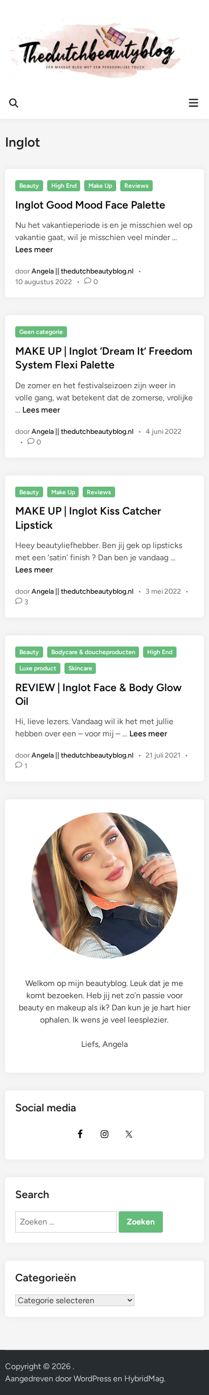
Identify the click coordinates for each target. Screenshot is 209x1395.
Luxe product (37, 668)
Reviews (136, 185)
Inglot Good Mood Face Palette (90, 204)
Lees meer (34, 249)
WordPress (92, 1378)
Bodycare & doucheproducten (93, 652)
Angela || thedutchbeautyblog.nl (82, 271)
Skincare (80, 668)
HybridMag (144, 1378)
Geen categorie (41, 331)
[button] (21, 32)
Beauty (29, 185)
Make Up (100, 185)
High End (64, 185)
